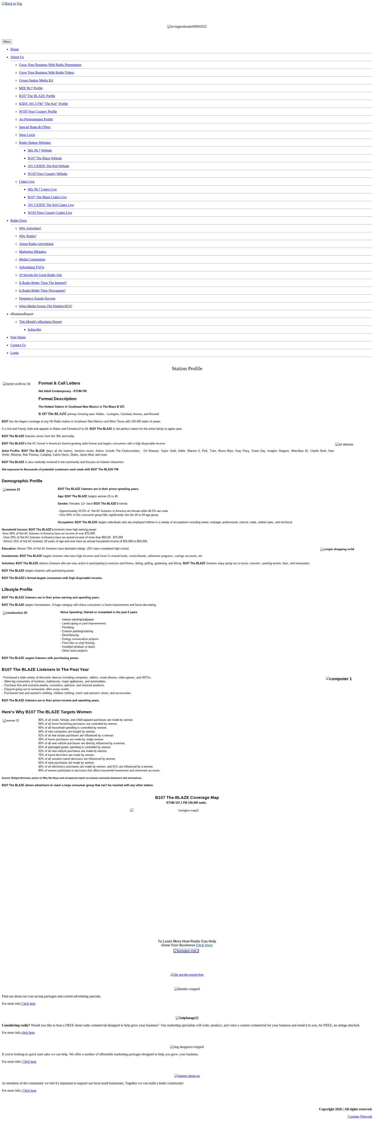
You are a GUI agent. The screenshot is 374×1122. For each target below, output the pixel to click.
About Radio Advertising (36, 244)
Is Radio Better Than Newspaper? (42, 290)
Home (14, 49)
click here (28, 1032)
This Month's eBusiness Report (40, 322)
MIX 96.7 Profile (31, 88)
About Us (17, 57)
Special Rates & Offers (34, 127)
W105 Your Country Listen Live (50, 213)
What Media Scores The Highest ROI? (45, 306)
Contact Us (18, 345)
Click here (28, 1003)
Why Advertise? (30, 228)
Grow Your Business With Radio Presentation (50, 65)
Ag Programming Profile (36, 119)
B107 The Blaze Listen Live (47, 197)
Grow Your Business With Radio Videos (46, 72)
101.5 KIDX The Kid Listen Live (51, 205)
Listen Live (27, 181)
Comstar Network (360, 1116)
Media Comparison (32, 259)
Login (14, 353)
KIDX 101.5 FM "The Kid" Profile (43, 104)
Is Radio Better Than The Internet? (43, 283)
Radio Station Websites (35, 142)
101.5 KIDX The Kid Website (48, 166)
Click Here (204, 945)
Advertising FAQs (31, 267)
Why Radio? (27, 236)
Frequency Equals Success (37, 298)
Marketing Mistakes (32, 251)
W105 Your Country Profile (38, 111)
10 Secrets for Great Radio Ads (40, 275)
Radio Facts (18, 220)
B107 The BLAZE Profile (37, 96)
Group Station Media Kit (36, 80)
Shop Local (27, 135)
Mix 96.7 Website (40, 150)
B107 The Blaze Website (45, 158)
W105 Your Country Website (47, 174)
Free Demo (18, 337)
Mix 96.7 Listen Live (42, 189)
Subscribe (34, 329)
